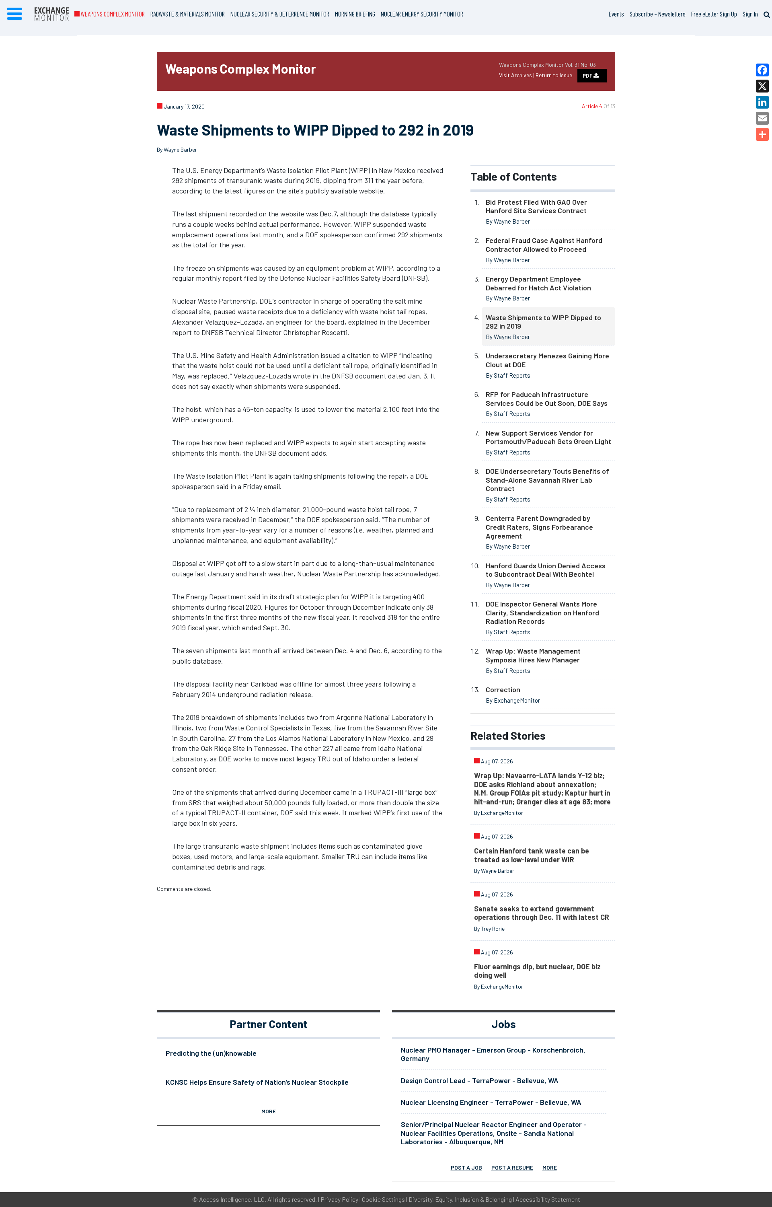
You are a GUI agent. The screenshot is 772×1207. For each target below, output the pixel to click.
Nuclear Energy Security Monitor (422, 14)
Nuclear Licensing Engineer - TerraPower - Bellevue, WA (491, 1102)
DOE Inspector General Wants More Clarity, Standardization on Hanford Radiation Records (542, 612)
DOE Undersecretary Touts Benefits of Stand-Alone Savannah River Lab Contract (547, 480)
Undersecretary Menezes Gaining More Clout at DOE (547, 360)
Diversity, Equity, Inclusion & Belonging (460, 1199)
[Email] (762, 118)
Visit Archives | (517, 75)
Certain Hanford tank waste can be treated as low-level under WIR (531, 855)
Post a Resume (512, 1167)
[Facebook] (762, 70)
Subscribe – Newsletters (658, 14)
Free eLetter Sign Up (714, 14)
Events (616, 14)
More (268, 1111)
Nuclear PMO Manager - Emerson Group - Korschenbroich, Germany (493, 1054)
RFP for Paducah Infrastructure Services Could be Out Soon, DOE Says (547, 398)
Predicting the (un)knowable (211, 1053)
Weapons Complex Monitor (112, 14)
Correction (503, 689)
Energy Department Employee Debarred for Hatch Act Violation (538, 283)
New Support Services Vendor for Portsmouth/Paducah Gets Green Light (548, 437)
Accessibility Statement (547, 1199)
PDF (588, 75)
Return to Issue (554, 75)
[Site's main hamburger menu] (14, 14)
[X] (762, 86)
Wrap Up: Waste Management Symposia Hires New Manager (533, 655)
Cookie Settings (383, 1199)
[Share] (762, 134)
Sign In (750, 14)
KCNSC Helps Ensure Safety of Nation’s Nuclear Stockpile (257, 1081)
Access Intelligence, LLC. (232, 1199)
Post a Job (466, 1167)
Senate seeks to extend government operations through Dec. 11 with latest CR (541, 913)
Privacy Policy (339, 1199)
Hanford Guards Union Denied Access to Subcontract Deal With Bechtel (546, 570)
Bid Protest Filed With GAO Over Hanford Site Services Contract (536, 206)
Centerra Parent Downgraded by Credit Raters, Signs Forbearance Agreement (539, 527)
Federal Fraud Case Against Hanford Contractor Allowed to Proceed (544, 244)
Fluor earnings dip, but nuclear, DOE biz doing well (537, 971)
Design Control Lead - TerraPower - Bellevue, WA (479, 1080)
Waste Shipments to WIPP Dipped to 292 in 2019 (543, 322)
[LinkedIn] (762, 102)
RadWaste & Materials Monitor (187, 14)
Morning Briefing (355, 14)
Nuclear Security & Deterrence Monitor (279, 14)
